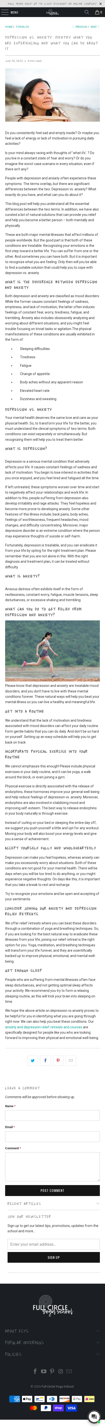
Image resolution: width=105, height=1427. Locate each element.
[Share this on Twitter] (32, 1061)
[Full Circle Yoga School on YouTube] (43, 1371)
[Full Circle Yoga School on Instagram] (60, 1371)
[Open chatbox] (94, 1417)
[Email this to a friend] (71, 1061)
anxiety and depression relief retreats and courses (43, 1027)
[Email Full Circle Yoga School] (69, 1371)
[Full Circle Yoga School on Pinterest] (52, 1371)
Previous (81, 27)
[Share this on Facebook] (45, 1061)
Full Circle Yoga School (58, 1386)
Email (10, 1127)
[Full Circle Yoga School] (52, 12)
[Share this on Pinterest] (58, 1061)
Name (10, 1106)
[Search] (87, 12)
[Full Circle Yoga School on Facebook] (35, 1371)
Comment (13, 1148)
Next (94, 27)
